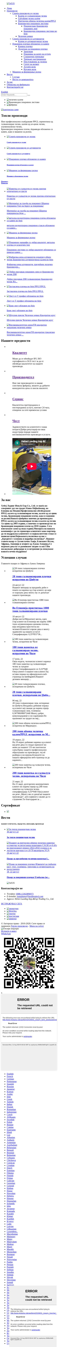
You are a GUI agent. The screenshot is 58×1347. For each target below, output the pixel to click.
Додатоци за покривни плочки (33, 49)
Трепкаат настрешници (35, 59)
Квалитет (19, 352)
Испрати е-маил (8, 931)
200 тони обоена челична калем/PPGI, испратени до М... (31, 733)
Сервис (18, 399)
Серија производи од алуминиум (28, 39)
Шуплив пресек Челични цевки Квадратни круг (30, 320)
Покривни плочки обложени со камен (30, 44)
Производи (12, 11)
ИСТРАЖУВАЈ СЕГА (11, 904)
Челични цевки (25, 36)
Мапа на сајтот (37, 926)
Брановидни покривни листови (33, 23)
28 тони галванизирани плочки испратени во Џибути (31, 578)
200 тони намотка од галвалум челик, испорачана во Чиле (31, 774)
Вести (10, 74)
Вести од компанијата (22, 79)
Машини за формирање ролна (26, 72)
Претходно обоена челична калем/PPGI (37, 21)
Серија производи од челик (25, 13)
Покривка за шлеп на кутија (37, 54)
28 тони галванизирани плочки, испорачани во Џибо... (31, 693)
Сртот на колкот (31, 64)
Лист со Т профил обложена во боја (24, 301)
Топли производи (19, 926)
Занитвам (28, 51)
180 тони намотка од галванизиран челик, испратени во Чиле (25, 650)
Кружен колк (30, 69)
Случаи (16, 77)
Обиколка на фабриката (18, 84)
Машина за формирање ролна (21, 237)
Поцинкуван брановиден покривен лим (36, 27)
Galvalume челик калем (29, 18)
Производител (23, 377)
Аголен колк (30, 67)
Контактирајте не (15, 87)
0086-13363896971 (25, 894)
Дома (9, 8)
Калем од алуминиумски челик (33, 41)
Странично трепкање (34, 56)
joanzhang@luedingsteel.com (30, 896)
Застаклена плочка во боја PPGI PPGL (25, 291)
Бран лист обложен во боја (19, 310)
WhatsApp (6, 933)
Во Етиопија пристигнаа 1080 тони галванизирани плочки (30, 609)
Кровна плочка (25, 46)
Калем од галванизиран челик (32, 16)
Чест (16, 421)
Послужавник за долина (35, 61)
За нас (10, 82)
